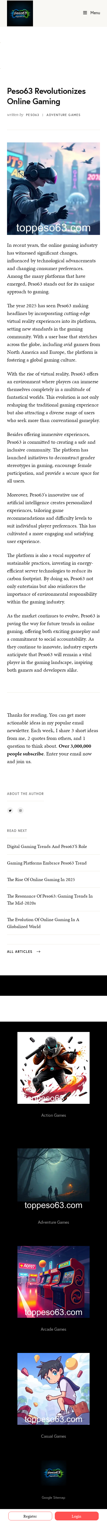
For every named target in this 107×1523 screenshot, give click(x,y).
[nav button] (85, 13)
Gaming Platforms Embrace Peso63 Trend (47, 863)
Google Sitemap (53, 1497)
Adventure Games (63, 115)
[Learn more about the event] (0, 39)
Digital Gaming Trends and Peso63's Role (47, 846)
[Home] (20, 13)
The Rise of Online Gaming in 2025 (41, 879)
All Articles (19, 952)
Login (76, 1516)
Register (30, 1516)
